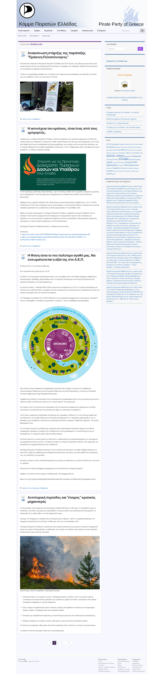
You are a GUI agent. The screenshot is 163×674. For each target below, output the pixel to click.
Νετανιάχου (121, 165)
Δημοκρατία (128, 156)
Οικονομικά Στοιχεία (123, 671)
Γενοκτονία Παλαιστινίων (136, 153)
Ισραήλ (109, 162)
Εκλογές (116, 159)
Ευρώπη (137, 159)
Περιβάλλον (36, 119)
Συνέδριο (109, 171)
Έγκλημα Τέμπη (132, 150)
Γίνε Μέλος (61, 30)
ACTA (108, 144)
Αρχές (119, 663)
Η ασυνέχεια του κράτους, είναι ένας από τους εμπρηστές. (62, 130)
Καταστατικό (121, 667)
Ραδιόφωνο (136, 168)
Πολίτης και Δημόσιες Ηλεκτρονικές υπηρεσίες (121, 119)
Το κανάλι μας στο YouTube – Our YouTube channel (123, 127)
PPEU (123, 150)
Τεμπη (133, 171)
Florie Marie (135, 144)
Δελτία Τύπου (136, 669)
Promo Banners (137, 667)
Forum (100, 661)
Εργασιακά (132, 159)
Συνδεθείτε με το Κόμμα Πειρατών (117, 123)
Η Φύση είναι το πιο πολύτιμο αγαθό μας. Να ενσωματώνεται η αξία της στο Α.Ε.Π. (61, 257)
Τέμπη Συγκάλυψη (126, 171)
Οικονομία (35, 488)
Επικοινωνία (87, 30)
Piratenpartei (117, 147)
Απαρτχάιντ (122, 153)
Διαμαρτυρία (136, 156)
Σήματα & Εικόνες (137, 665)
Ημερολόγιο (135, 663)
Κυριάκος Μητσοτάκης (118, 162)
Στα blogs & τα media (124, 669)
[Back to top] (158, 669)
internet (141, 144)
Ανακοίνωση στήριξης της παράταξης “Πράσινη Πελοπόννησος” (57, 55)
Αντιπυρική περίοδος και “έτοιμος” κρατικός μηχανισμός (62, 499)
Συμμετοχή (46, 36)
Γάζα (127, 153)
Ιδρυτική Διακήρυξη (123, 661)
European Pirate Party (125, 144)
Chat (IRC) (101, 665)
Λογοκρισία (129, 162)
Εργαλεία (48, 30)
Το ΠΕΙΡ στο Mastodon (113, 131)
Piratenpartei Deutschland (127, 147)
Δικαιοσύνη (109, 159)
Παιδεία (136, 165)
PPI (126, 150)
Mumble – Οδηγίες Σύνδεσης (106, 667)
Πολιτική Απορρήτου (104, 671)
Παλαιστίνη (109, 168)
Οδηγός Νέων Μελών (138, 671)
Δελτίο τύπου (27, 119)
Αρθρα (37, 30)
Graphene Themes (33, 661)
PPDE (118, 150)
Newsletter (110, 147)
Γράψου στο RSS (103, 669)
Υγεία (108, 174)
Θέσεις (120, 665)
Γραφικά (74, 30)
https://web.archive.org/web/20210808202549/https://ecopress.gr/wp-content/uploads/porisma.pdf (56, 234)
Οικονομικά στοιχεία (128, 90)
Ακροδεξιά (139, 150)
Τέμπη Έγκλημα (117, 171)
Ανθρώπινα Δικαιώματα (112, 153)
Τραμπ (137, 171)
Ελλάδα (124, 159)
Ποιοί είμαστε (24, 30)
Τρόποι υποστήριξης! (125, 75)
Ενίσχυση (101, 30)
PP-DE (115, 150)
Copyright (114, 144)
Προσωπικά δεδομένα (127, 168)
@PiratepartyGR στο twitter (106, 663)
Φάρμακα (113, 174)
